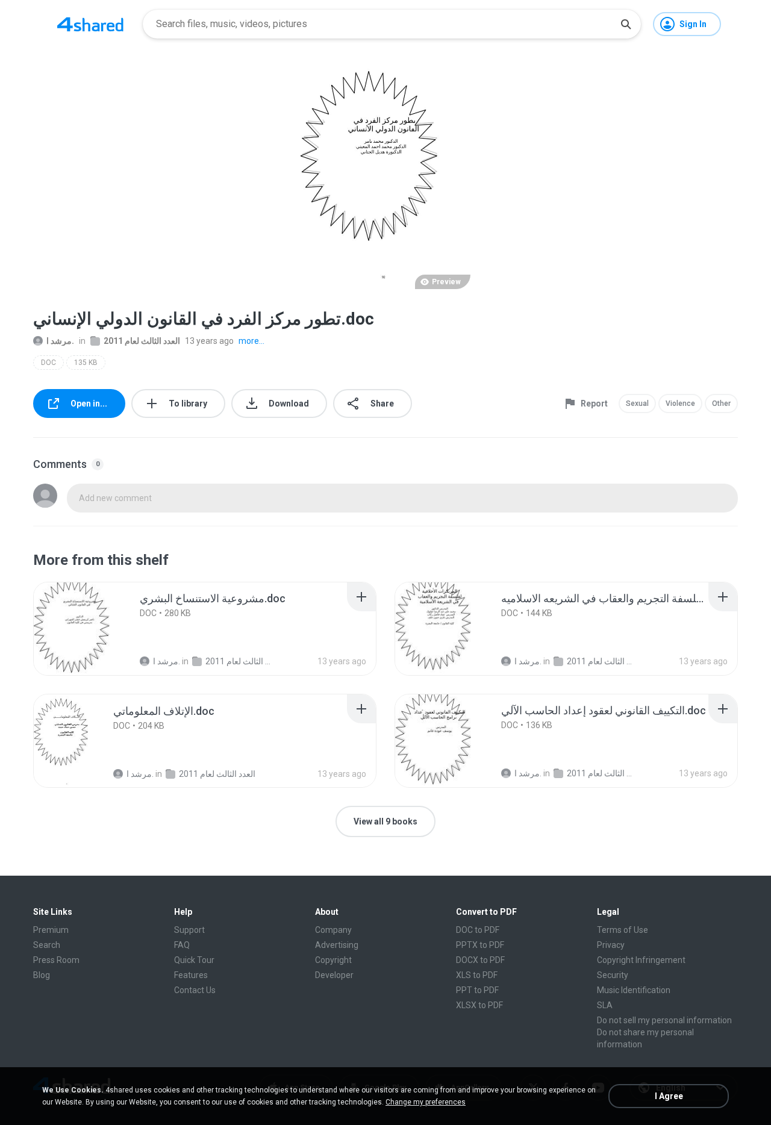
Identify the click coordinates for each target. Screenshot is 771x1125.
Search (46, 945)
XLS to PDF (477, 975)
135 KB (86, 362)
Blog (41, 975)
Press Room (56, 960)
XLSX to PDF (479, 1005)
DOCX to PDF (480, 960)
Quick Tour (194, 960)
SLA (605, 1005)
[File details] (81, 628)
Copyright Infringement (641, 960)
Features (191, 975)
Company (333, 930)
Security (612, 975)
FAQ (182, 945)
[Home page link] (90, 24)
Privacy (611, 945)
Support (189, 930)
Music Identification (633, 990)
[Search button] (625, 24)
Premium (51, 930)
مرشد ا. (60, 341)
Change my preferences (426, 1102)
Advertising (336, 945)
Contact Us (195, 990)
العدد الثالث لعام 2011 (142, 341)
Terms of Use (622, 930)
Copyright (333, 960)
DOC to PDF (477, 930)
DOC (48, 362)
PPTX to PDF (480, 945)
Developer (334, 975)
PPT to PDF (477, 990)
